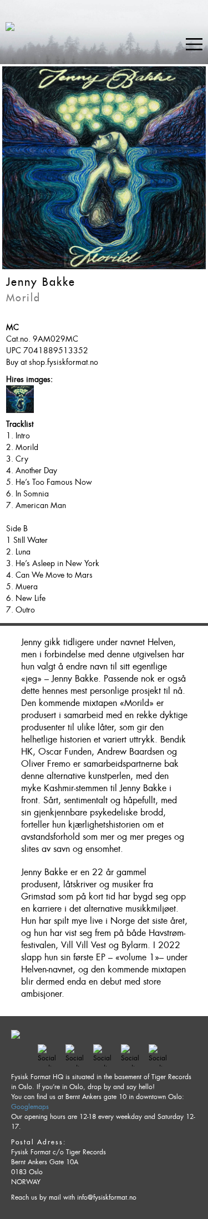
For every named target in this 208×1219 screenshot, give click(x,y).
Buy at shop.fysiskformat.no (52, 362)
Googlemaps (30, 1106)
